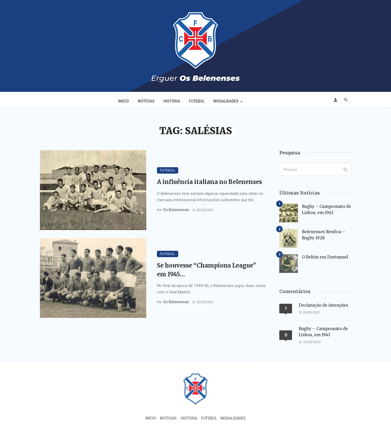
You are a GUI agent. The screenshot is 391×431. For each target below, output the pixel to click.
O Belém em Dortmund (325, 257)
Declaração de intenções (323, 305)
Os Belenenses (176, 210)
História (171, 101)
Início (123, 101)
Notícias (146, 101)
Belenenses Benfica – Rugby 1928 (323, 234)
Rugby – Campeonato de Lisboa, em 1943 (326, 209)
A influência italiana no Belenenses (209, 182)
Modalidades (226, 101)
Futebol (197, 101)
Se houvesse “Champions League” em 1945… (206, 270)
